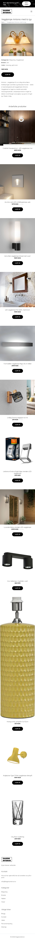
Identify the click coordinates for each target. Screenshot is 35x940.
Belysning (12, 60)
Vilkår (3, 920)
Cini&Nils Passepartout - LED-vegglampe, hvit (17, 148)
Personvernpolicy (6, 923)
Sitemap (3, 927)
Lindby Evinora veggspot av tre (17, 418)
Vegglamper (20, 60)
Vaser (3, 902)
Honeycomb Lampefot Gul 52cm (17, 722)
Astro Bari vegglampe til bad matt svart (17, 256)
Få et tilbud (26, 3)
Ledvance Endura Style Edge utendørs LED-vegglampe (17, 472)
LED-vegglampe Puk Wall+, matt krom (17, 310)
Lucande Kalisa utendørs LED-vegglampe (17, 527)
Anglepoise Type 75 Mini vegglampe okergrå (17, 775)
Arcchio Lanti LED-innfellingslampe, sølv (17, 202)
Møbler (3, 898)
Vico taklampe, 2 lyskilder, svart (17, 581)
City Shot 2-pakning (17, 837)
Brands (3, 895)
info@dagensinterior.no (8, 881)
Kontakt (3, 917)
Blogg (3, 913)
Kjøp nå (7, 74)
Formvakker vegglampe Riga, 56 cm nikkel (17, 364)
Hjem (3, 22)
